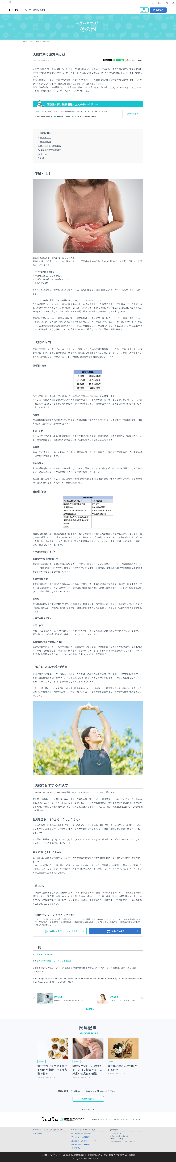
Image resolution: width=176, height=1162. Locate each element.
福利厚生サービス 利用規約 (80, 1144)
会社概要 (44, 1155)
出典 (42, 158)
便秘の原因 (45, 142)
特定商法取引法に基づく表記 (81, 1133)
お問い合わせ (88, 1099)
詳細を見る (131, 114)
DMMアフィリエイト (117, 1139)
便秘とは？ (45, 137)
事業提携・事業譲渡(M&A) (118, 1155)
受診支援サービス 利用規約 (80, 1137)
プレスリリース (54, 1155)
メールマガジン (115, 1133)
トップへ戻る (89, 1109)
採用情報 (132, 1155)
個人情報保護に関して (78, 1155)
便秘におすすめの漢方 (50, 150)
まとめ (43, 154)
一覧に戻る (89, 1009)
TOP (24, 41)
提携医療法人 (76, 1148)
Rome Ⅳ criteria (44, 954)
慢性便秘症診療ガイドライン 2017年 (53, 961)
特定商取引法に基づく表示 (97, 1155)
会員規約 (65, 1155)
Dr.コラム (30, 41)
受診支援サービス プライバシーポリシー (85, 1141)
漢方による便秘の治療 (50, 146)
